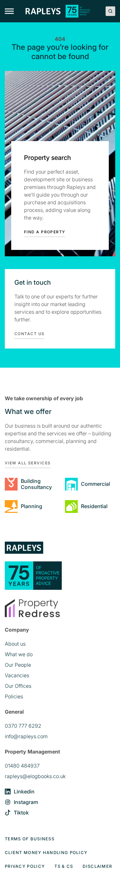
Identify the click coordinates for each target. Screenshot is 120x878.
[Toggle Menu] (9, 11)
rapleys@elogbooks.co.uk (35, 776)
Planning (31, 506)
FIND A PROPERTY (44, 231)
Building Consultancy (36, 484)
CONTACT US (29, 333)
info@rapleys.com (26, 736)
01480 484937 (22, 765)
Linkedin (24, 791)
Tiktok (21, 812)
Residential (94, 506)
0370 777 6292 (23, 726)
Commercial (95, 484)
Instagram (26, 802)
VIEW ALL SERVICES (28, 463)
